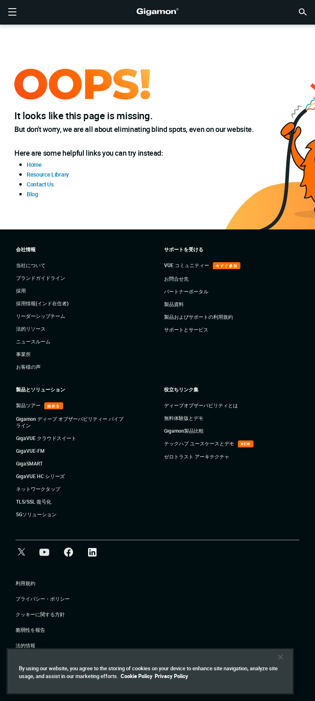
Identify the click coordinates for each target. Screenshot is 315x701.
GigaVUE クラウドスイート (46, 438)
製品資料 (174, 304)
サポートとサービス (186, 329)
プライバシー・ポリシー (43, 598)
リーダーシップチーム (40, 316)
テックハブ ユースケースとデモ (199, 443)
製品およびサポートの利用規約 (198, 316)
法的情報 (25, 645)
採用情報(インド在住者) (42, 303)
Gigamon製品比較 (184, 430)
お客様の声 (28, 366)
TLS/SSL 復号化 (33, 501)
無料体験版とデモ (183, 418)
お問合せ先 (176, 278)
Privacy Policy (171, 676)
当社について (31, 265)
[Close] (281, 657)
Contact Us (40, 184)
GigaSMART (29, 463)
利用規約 (25, 583)
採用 (21, 290)
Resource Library (48, 174)
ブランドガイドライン (40, 278)
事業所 (23, 354)
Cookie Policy (137, 676)
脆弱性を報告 (30, 629)
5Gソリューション (36, 514)
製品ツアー (29, 405)
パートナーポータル (186, 291)
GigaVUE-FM (30, 450)
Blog (32, 194)
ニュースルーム (33, 341)
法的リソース (31, 328)
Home (34, 164)
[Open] (12, 12)
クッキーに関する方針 (40, 614)
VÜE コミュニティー (187, 265)
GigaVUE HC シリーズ (40, 476)
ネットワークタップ (38, 488)
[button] (303, 11)
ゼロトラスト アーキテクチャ (196, 456)
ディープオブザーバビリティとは (201, 405)
